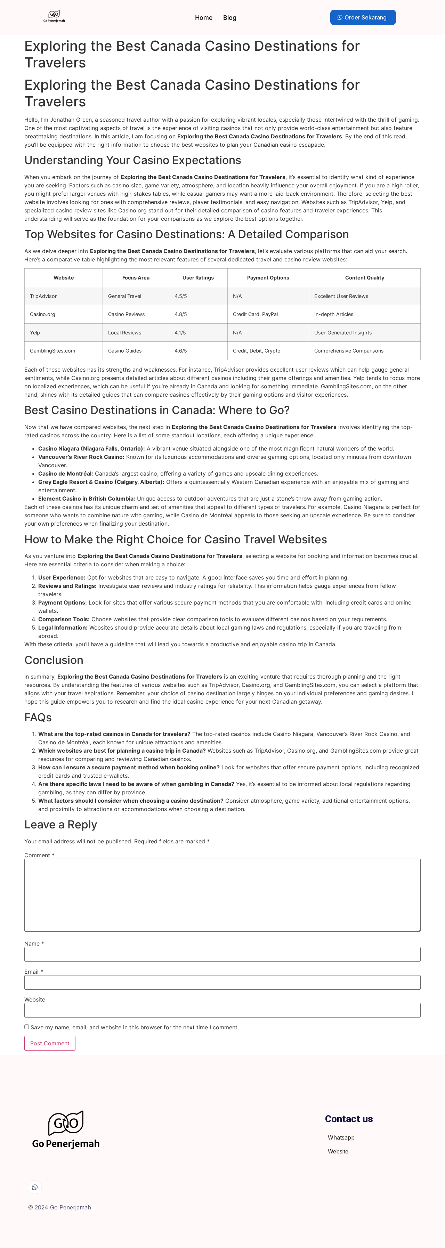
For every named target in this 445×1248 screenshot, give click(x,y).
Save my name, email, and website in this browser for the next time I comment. (135, 1027)
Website (34, 999)
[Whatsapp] (35, 1187)
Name (34, 943)
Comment (39, 855)
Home (204, 17)
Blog (229, 17)
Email (33, 971)
